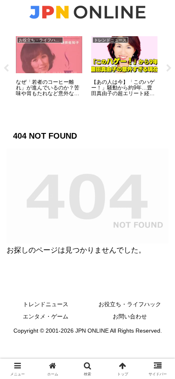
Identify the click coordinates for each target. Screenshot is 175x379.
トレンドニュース (45, 304)
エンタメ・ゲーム (45, 316)
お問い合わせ (130, 316)
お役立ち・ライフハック (129, 304)
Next (169, 68)
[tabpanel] (49, 66)
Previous (6, 68)
